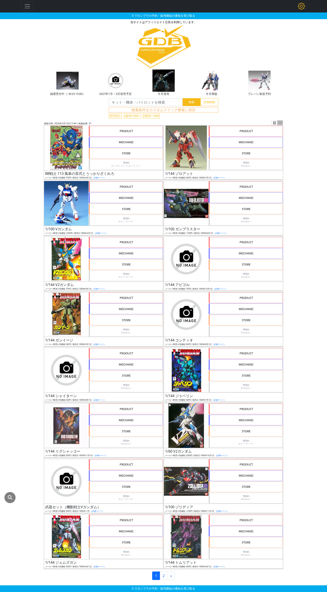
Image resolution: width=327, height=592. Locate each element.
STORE (126, 153)
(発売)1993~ (132, 116)
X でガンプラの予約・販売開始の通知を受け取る (163, 16)
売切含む (115, 116)
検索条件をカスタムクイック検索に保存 (163, 109)
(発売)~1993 (151, 116)
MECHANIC (126, 142)
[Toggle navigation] (27, 6)
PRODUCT (126, 131)
